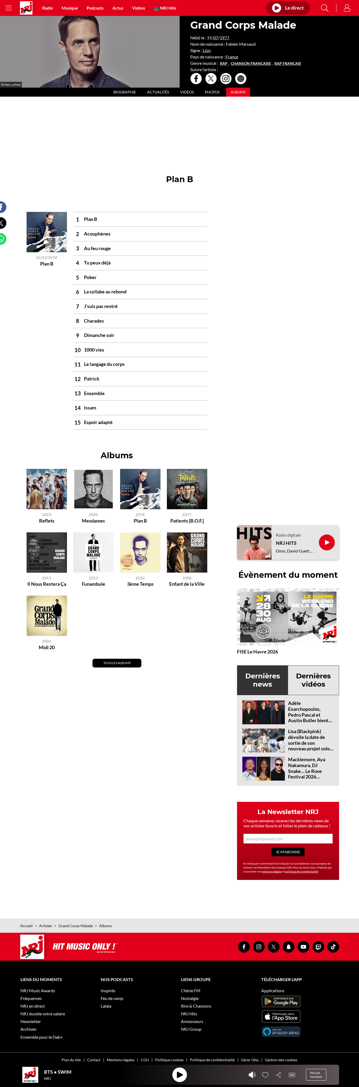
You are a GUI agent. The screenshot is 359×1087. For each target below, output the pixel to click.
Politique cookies (169, 1060)
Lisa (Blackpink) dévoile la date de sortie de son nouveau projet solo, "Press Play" (309, 742)
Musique (70, 7)
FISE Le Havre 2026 (257, 651)
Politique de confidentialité (212, 1060)
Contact (93, 1060)
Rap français (287, 63)
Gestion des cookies (281, 1060)
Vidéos (138, 7)
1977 (224, 37)
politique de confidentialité (301, 871)
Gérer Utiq (250, 1060)
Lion (207, 50)
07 (215, 37)
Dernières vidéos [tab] (313, 680)
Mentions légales (120, 1060)
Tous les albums (116, 663)
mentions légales (272, 871)
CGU (145, 1060)
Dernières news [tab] (262, 680)
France (232, 56)
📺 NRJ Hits (165, 7)
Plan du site (71, 1060)
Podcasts (95, 7)
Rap (223, 63)
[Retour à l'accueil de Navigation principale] (26, 8)
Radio (47, 7)
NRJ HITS (286, 543)
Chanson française (251, 63)
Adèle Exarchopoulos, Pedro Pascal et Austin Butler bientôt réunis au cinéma (310, 714)
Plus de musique (316, 1075)
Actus (117, 7)
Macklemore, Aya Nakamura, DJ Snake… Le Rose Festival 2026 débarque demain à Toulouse (308, 773)
